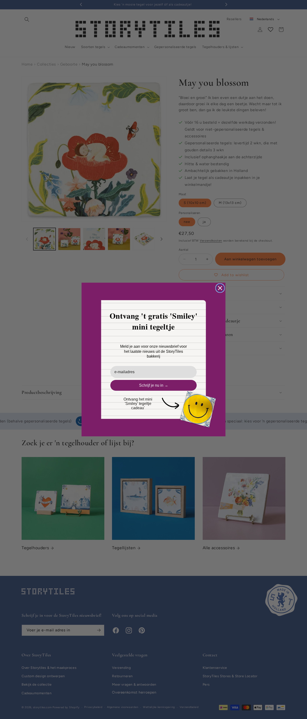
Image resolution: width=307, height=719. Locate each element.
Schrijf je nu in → (153, 385)
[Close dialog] (220, 288)
